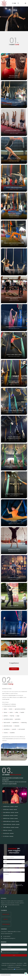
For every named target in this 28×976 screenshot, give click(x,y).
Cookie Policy (10, 969)
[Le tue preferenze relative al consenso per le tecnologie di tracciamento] (25, 973)
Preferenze (17, 969)
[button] (14, 668)
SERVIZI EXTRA (5, 914)
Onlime (25, 969)
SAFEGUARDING (6, 924)
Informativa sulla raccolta (5, 974)
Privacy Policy (17, 884)
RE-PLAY (6, 919)
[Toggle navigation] (25, 3)
